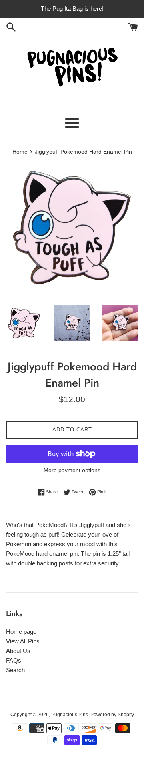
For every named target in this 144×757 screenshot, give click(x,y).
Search (15, 670)
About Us (18, 650)
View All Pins (23, 641)
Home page (21, 631)
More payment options (72, 470)
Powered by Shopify (112, 714)
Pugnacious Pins (69, 714)
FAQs (13, 660)
